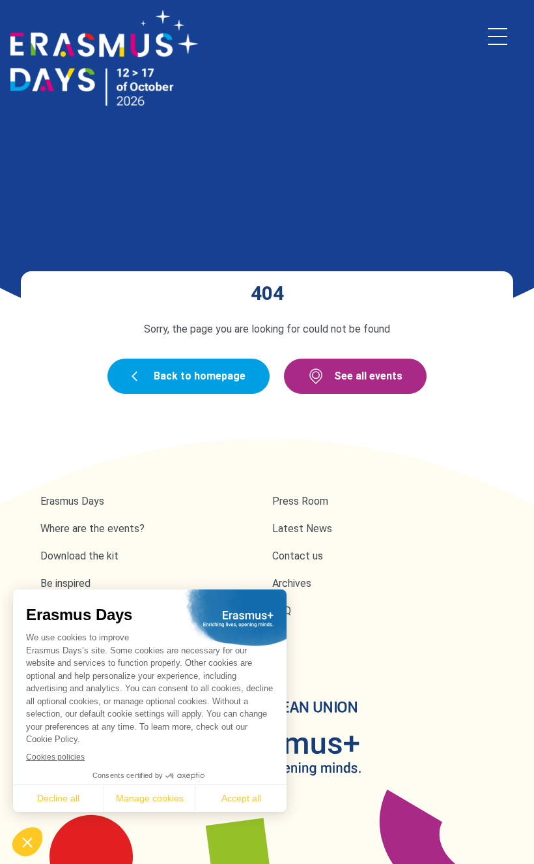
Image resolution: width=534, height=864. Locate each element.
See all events (368, 376)
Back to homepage (200, 376)
